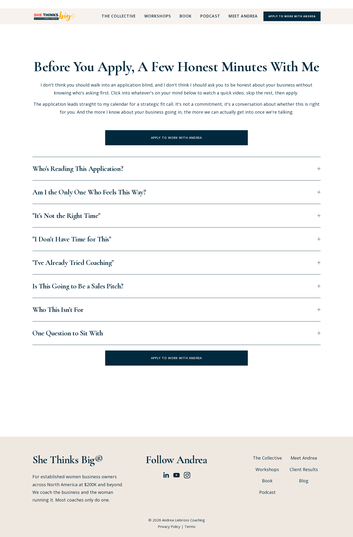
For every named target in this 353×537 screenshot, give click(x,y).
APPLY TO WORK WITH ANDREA (176, 138)
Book (186, 16)
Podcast (210, 16)
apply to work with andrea (291, 16)
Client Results (304, 469)
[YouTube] (176, 475)
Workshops (157, 16)
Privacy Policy (169, 526)
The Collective (119, 16)
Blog (303, 481)
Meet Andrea (243, 16)
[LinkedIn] (166, 475)
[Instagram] (187, 475)
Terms (189, 526)
